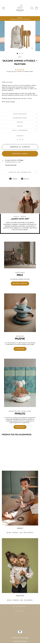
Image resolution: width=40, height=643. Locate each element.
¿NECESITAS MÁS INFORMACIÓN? (20, 172)
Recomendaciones (20, 118)
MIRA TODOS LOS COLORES (20, 600)
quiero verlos (20, 283)
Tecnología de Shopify (20, 641)
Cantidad (20, 135)
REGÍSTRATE (19, 611)
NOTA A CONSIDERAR (20, 130)
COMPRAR (20, 349)
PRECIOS (20, 122)
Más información (19, 606)
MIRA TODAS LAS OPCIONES (20, 533)
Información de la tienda (10, 165)
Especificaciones (20, 114)
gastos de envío (12, 71)
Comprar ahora (20, 153)
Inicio (19, 57)
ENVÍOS (20, 126)
